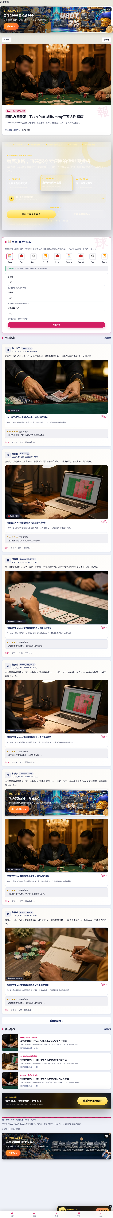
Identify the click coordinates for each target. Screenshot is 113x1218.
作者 (12, 1120)
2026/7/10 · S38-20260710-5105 (25, 562)
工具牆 (33, 1120)
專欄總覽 (107, 1029)
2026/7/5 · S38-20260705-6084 (24, 916)
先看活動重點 (82, 214)
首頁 (12, 1214)
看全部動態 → (56, 1020)
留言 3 (14, 442)
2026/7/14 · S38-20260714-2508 (25, 777)
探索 (34, 1214)
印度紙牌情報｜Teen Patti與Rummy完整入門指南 (44, 117)
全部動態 (107, 338)
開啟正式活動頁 (31, 214)
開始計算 (56, 325)
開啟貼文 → (30, 442)
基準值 (10, 277)
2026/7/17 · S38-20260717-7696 (25, 457)
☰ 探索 (6, 40)
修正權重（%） (14, 308)
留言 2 (14, 901)
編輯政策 (19, 1120)
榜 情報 (106, 40)
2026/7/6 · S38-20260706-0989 (24, 351)
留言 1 (13, 548)
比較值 (10, 292)
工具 (56, 1214)
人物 (100, 1214)
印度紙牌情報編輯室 (12, 130)
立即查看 (102, 1211)
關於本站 (5, 1120)
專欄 (27, 1120)
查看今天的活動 (92, 1100)
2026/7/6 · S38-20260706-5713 (24, 668)
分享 (21, 442)
